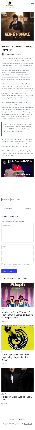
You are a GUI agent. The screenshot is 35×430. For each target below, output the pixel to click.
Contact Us (12, 419)
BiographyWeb (28, 424)
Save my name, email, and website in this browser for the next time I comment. (17, 265)
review (18, 199)
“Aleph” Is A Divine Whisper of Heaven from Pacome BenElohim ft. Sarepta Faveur (17, 315)
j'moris (12, 199)
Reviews (3, 43)
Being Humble (5, 199)
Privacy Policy (21, 419)
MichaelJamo (10, 54)
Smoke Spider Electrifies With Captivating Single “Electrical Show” (15, 357)
